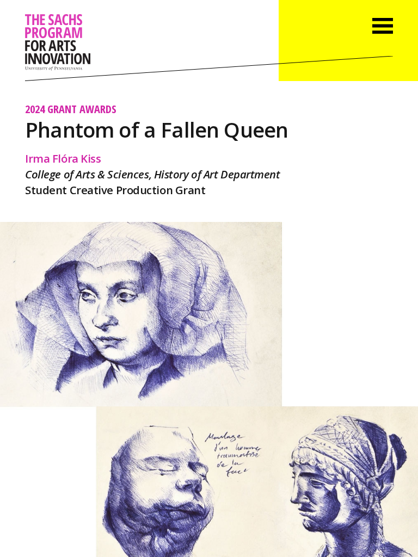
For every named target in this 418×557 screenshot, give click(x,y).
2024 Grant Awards (70, 108)
